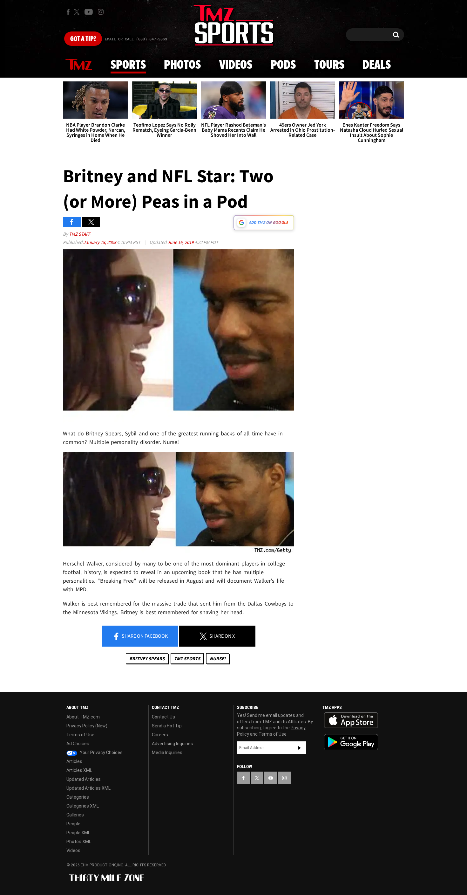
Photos (182, 65)
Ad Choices (77, 743)
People (73, 823)
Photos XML (78, 841)
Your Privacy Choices (101, 752)
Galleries (75, 814)
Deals (376, 65)
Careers (160, 734)
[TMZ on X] (77, 11)
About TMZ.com (83, 716)
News (79, 65)
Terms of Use (80, 734)
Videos (235, 65)
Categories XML (82, 805)
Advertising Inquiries (172, 743)
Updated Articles (83, 779)
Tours (329, 65)
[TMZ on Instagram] (100, 11)
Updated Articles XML (88, 788)
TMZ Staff (79, 234)
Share (144, 636)
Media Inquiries (167, 752)
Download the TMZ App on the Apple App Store (351, 720)
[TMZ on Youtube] (88, 12)
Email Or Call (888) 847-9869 (136, 39)
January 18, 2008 (100, 242)
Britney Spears (147, 659)
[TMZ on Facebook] (68, 11)
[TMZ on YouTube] (270, 778)
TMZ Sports (187, 659)
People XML (78, 832)
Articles (74, 761)
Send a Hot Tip (167, 725)
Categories (77, 797)
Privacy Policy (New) (86, 725)
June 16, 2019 (180, 242)
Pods (283, 65)
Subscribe (299, 747)
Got (83, 39)
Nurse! (218, 659)
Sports (128, 65)
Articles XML (79, 770)
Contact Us (163, 716)
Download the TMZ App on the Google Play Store (351, 742)
